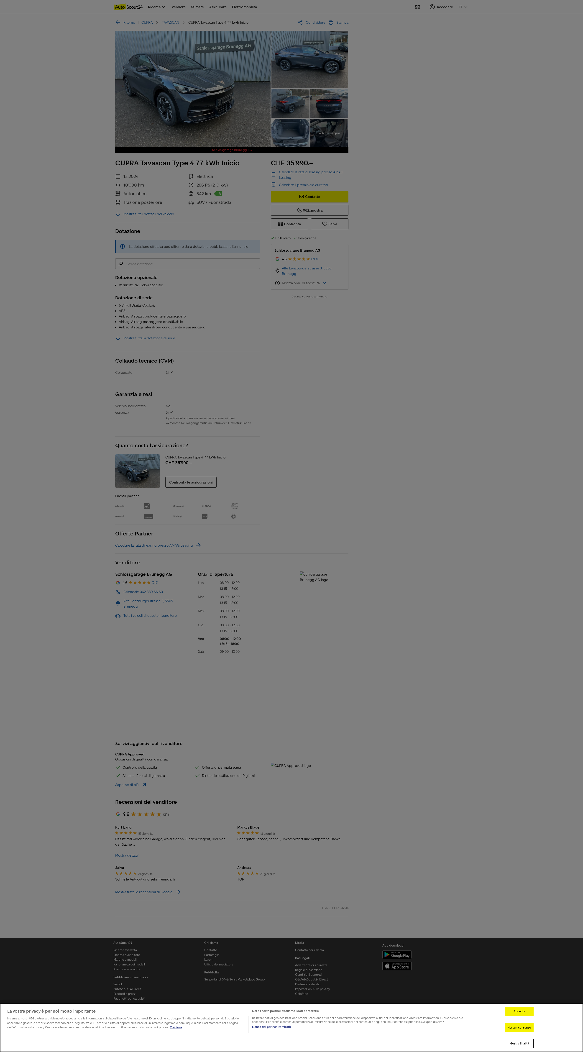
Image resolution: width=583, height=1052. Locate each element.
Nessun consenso (519, 1027)
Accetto (519, 1011)
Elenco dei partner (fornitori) (271, 1027)
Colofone (176, 1027)
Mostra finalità (519, 1043)
